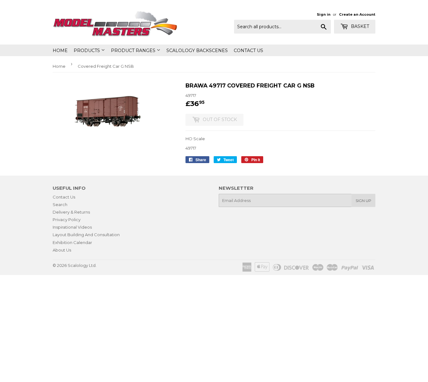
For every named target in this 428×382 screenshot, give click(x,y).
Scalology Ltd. (82, 265)
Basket (359, 26)
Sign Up (363, 200)
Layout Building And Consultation (86, 234)
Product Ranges (134, 50)
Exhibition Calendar (72, 242)
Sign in (324, 14)
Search (60, 204)
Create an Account (357, 14)
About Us (62, 249)
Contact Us (248, 50)
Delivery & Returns (71, 212)
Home (60, 50)
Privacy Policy (67, 219)
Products (87, 50)
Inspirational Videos (72, 227)
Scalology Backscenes (197, 50)
